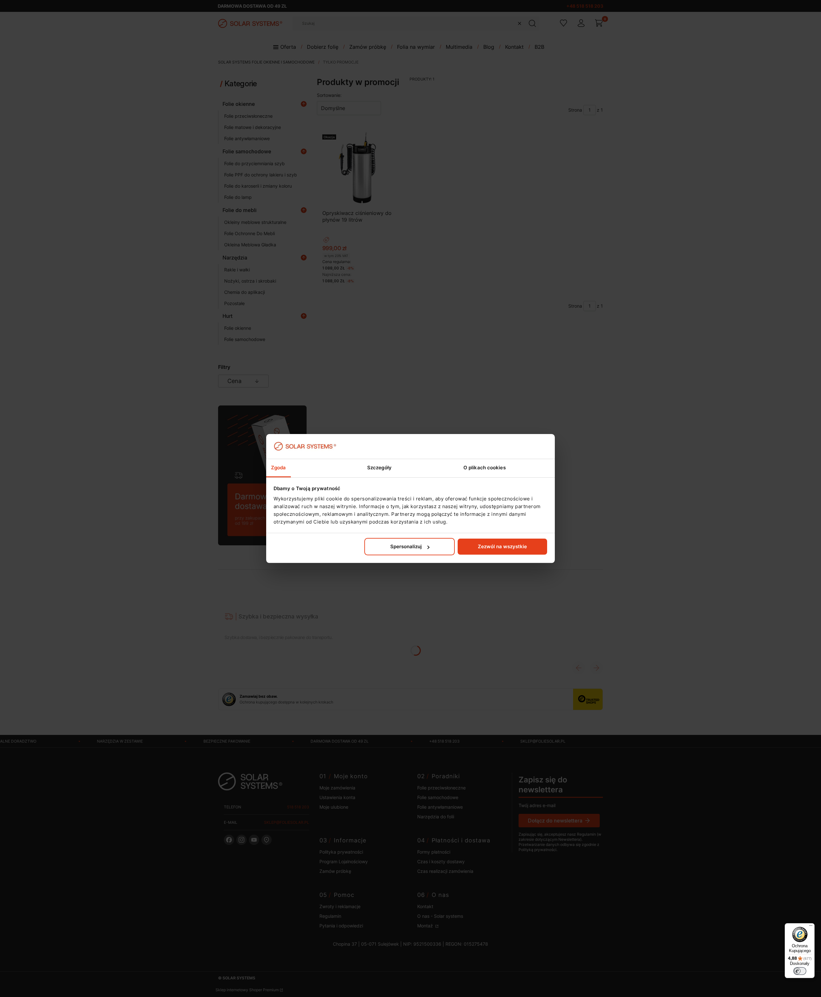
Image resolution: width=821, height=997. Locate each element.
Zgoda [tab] (278, 467)
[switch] (799, 971)
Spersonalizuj (406, 546)
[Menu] (811, 927)
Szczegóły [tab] (379, 467)
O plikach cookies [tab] (484, 467)
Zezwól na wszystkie (502, 546)
